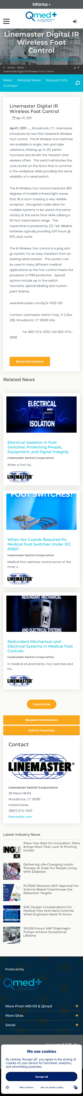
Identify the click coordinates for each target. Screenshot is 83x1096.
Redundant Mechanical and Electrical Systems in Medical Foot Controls (40, 646)
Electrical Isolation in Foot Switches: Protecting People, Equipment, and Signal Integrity (38, 447)
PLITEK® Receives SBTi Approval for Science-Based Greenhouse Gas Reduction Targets (51, 889)
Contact (10, 85)
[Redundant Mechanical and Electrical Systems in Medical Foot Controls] (41, 613)
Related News (29, 80)
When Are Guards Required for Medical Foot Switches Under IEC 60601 (39, 544)
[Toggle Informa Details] (41, 4)
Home (10, 67)
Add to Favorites (42, 730)
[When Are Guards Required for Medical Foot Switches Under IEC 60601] (41, 511)
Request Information (41, 720)
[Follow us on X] (75, 67)
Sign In (75, 21)
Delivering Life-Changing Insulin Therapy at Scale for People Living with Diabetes (50, 868)
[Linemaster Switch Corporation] (20, 476)
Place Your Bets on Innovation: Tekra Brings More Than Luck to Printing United (51, 846)
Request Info (57, 80)
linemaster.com (20, 817)
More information (30, 361)
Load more (41, 704)
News (20, 67)
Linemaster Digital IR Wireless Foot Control (28, 71)
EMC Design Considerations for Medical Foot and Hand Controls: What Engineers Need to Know (48, 910)
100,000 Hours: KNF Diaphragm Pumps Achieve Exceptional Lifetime (47, 932)
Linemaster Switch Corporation (41, 59)
